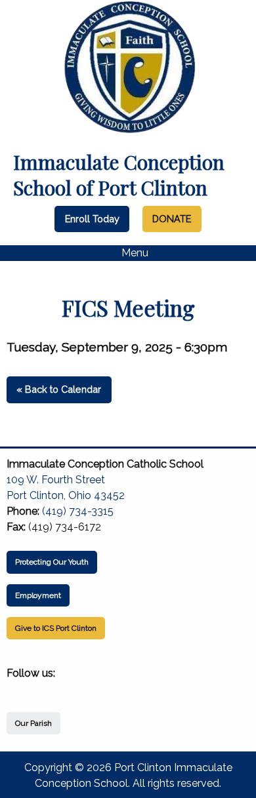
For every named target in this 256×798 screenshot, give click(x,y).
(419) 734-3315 (78, 511)
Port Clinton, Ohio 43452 (66, 495)
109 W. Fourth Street (56, 479)
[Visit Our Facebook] (17, 688)
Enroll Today (92, 218)
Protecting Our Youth (52, 562)
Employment (38, 595)
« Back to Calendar (58, 389)
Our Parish (33, 723)
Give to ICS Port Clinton (55, 628)
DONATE (171, 218)
